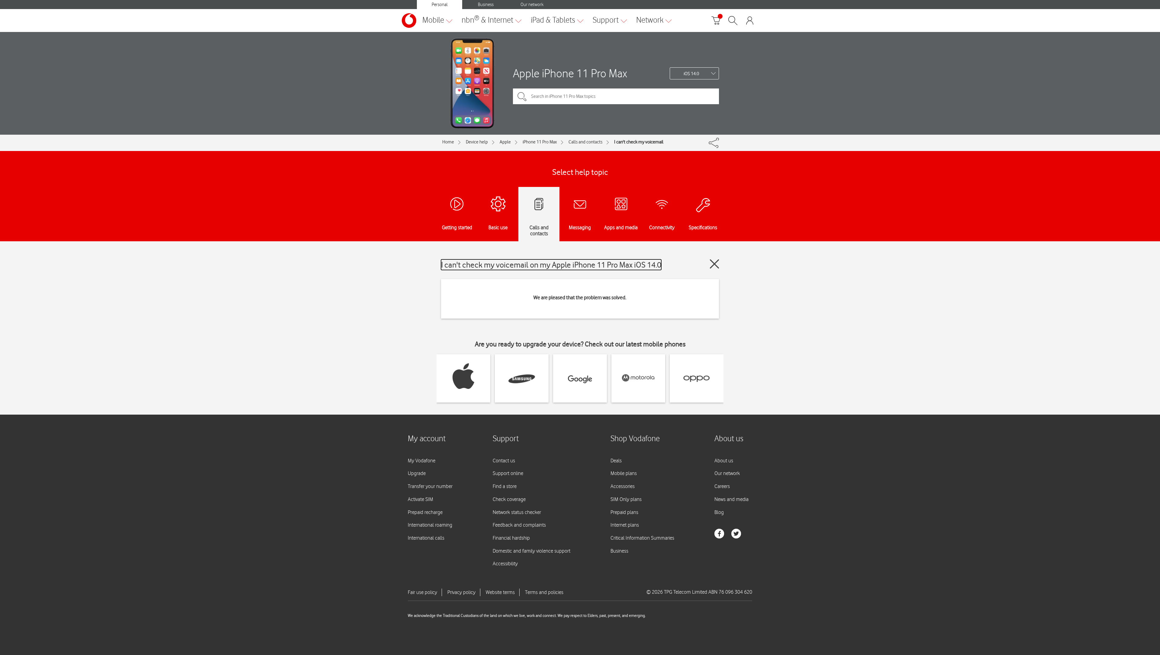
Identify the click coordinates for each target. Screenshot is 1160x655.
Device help (477, 142)
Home (448, 142)
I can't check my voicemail (638, 142)
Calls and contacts (585, 142)
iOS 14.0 (691, 73)
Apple (505, 142)
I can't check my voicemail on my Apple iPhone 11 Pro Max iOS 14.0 (551, 264)
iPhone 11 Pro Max (540, 142)
